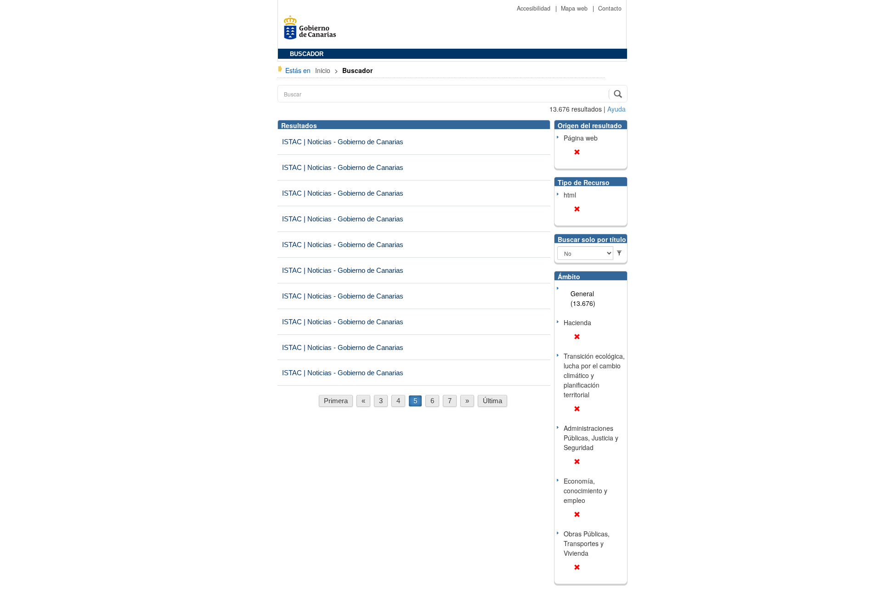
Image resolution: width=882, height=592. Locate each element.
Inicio (323, 70)
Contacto (610, 8)
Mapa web (575, 8)
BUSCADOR (306, 54)
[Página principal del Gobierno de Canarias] (312, 30)
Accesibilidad (534, 8)
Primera (336, 401)
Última (492, 401)
